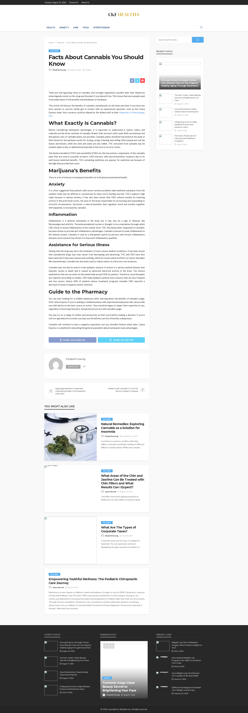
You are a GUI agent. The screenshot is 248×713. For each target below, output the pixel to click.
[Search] (201, 27)
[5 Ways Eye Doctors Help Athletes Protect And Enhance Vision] (165, 126)
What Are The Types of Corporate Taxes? (118, 529)
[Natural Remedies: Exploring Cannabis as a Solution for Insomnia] (70, 437)
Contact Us (73, 2)
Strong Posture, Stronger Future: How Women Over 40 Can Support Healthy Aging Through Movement (179, 83)
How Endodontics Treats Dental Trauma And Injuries (186, 110)
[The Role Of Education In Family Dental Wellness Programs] (165, 139)
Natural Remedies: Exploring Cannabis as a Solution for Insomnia (122, 427)
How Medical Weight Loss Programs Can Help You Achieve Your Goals (186, 660)
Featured (54, 51)
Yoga (86, 27)
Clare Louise (111, 695)
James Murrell (110, 492)
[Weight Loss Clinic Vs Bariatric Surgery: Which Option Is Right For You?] (162, 646)
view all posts (73, 366)
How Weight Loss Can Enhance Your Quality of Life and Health (185, 674)
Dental (107, 682)
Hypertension (101, 27)
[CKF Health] (124, 14)
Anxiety (64, 27)
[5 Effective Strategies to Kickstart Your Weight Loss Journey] (162, 687)
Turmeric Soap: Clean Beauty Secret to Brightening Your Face (188, 97)
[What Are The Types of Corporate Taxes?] (70, 540)
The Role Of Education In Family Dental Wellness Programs (185, 138)
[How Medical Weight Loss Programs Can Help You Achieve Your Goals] (162, 657)
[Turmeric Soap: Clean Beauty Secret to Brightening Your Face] (165, 99)
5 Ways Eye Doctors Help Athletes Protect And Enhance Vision (186, 124)
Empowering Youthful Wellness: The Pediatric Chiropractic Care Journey (93, 581)
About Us (85, 2)
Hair (75, 27)
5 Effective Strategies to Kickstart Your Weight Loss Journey (186, 688)
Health (50, 27)
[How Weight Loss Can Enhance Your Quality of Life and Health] (162, 673)
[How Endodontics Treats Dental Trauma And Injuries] (165, 113)
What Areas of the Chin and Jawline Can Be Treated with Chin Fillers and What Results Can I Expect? (122, 481)
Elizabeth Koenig (59, 70)
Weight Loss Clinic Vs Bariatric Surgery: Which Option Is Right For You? (187, 645)
